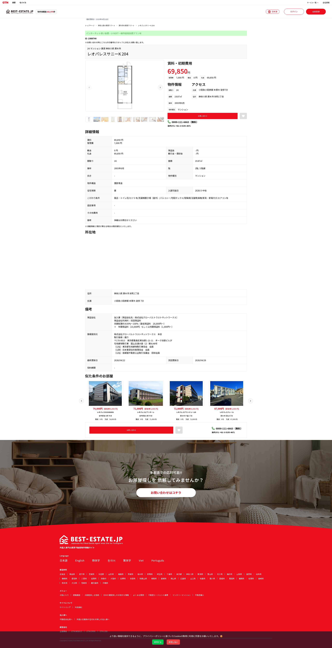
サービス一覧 (311, 3)
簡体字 (96, 560)
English (79, 560)
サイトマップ (65, 607)
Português (157, 560)
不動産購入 (199, 595)
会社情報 (326, 2)
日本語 (63, 560)
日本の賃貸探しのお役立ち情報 (116, 595)
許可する (157, 642)
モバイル (22, 2)
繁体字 (127, 560)
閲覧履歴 (76, 595)
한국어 (111, 560)
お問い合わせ (202, 116)
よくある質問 (138, 595)
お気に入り (64, 595)
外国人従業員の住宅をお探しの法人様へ (93, 619)
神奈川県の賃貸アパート (106, 25)
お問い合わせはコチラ (166, 492)
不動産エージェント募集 (158, 595)
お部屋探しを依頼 (92, 595)
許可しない (173, 642)
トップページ (89, 25)
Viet (141, 560)
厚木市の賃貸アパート (126, 25)
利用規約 (78, 607)
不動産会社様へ (66, 619)
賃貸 (14, 2)
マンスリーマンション (181, 595)
